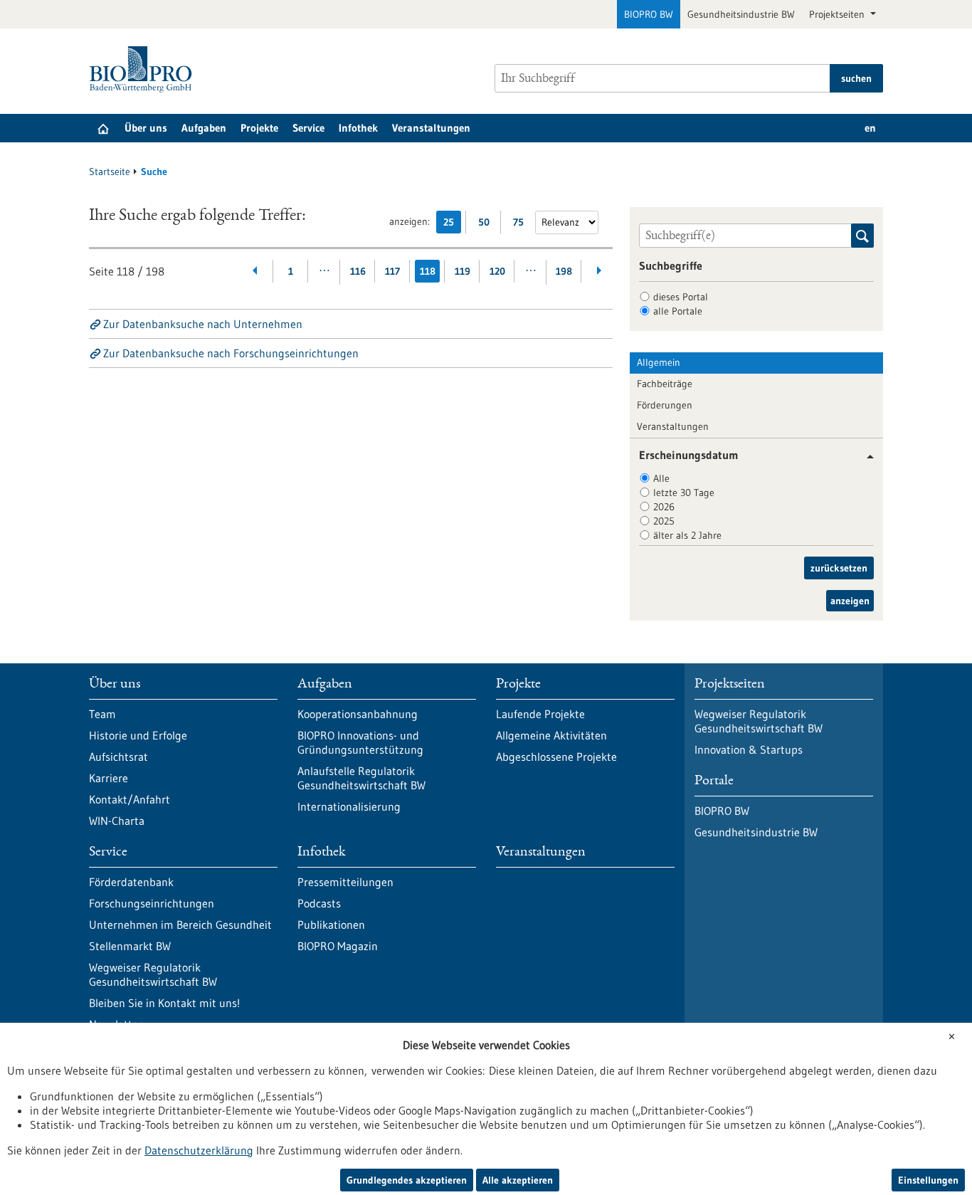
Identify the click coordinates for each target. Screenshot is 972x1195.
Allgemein (658, 362)
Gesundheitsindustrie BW (741, 14)
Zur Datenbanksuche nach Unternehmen (202, 324)
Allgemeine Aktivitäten (551, 735)
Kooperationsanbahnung (357, 714)
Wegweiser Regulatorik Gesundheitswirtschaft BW (153, 974)
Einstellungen (928, 1180)
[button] (865, 456)
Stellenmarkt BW (130, 946)
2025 (664, 521)
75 (522, 224)
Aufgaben (203, 128)
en (870, 128)
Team (102, 714)
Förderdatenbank (131, 882)
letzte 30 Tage (683, 492)
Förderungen (664, 405)
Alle (661, 478)
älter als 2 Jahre (687, 535)
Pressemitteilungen (345, 882)
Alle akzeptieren (517, 1180)
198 (564, 271)
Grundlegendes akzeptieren (407, 1180)
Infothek (358, 128)
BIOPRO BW (648, 14)
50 (487, 224)
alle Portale (677, 311)
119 (462, 271)
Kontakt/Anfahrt (129, 799)
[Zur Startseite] (144, 69)
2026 (664, 506)
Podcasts (319, 903)
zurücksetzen (838, 568)
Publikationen (331, 924)
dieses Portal (680, 296)
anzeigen (850, 600)
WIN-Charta (116, 821)
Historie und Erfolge (138, 735)
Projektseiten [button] (838, 14)
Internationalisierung (349, 806)
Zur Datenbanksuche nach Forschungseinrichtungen (231, 353)
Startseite (109, 171)
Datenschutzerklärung (198, 1150)
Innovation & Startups (748, 749)
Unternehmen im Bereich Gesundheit (180, 924)
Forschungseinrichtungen (151, 903)
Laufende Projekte (540, 714)
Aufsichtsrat (118, 756)
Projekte (259, 128)
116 (358, 271)
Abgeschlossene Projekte (556, 756)
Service (308, 128)
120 (497, 271)
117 (392, 271)
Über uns (146, 128)
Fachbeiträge (664, 383)
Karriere (108, 778)
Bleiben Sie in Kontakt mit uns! (164, 1003)
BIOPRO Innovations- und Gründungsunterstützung (360, 742)
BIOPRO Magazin (337, 946)
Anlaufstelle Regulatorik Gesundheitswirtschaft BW (361, 778)
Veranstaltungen (431, 128)
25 (452, 224)
